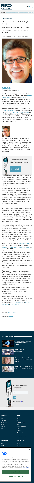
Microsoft (21, 112)
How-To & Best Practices (22, 437)
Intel (14, 112)
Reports (18, 435)
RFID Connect (15, 304)
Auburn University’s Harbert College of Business (15, 247)
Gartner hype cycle (9, 110)
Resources (3, 426)
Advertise (19, 445)
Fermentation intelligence (25, 12)
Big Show (23, 97)
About (18, 443)
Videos (2, 424)
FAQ (2, 428)
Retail (11, 316)
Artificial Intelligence (21, 426)
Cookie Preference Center (15, 476)
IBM (17, 112)
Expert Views (3, 420)
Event (2, 443)
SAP (3, 114)
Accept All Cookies (15, 472)
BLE (18, 424)
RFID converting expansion (12, 12)
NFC (18, 428)
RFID (18, 418)
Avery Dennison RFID (25, 243)
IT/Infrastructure (20, 432)
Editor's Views (7, 19)
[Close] (29, 450)
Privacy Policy (25, 467)
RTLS (18, 420)
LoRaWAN (19, 430)
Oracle (27, 112)
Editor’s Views (4, 422)
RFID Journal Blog (17, 302)
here (19, 90)
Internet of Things (21, 422)
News (2, 418)
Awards (2, 445)
